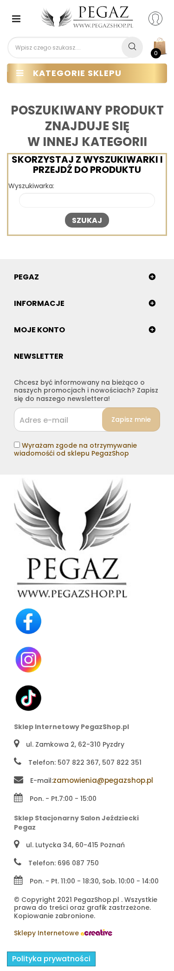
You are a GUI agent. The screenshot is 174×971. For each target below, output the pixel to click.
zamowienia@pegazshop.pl (103, 780)
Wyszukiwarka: (31, 186)
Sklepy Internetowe (47, 933)
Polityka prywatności (51, 958)
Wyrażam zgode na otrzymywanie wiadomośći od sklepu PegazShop (75, 449)
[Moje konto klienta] (161, 18)
